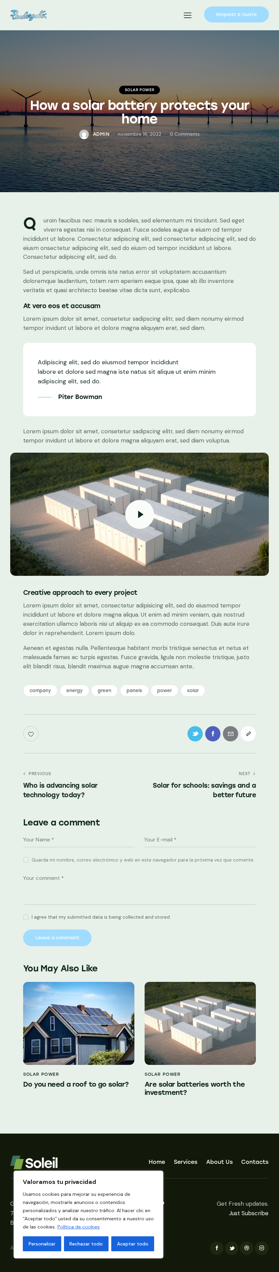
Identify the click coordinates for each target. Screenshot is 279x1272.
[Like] (31, 733)
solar (193, 690)
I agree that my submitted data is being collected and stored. (101, 917)
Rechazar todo (86, 1244)
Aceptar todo (132, 1244)
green (104, 690)
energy (74, 690)
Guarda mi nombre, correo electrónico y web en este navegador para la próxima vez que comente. (143, 860)
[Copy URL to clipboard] (248, 733)
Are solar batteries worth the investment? (195, 1088)
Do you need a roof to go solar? (76, 1084)
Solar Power (139, 90)
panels (134, 690)
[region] (88, 1214)
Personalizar (42, 1244)
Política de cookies (79, 1227)
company (40, 690)
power (164, 690)
